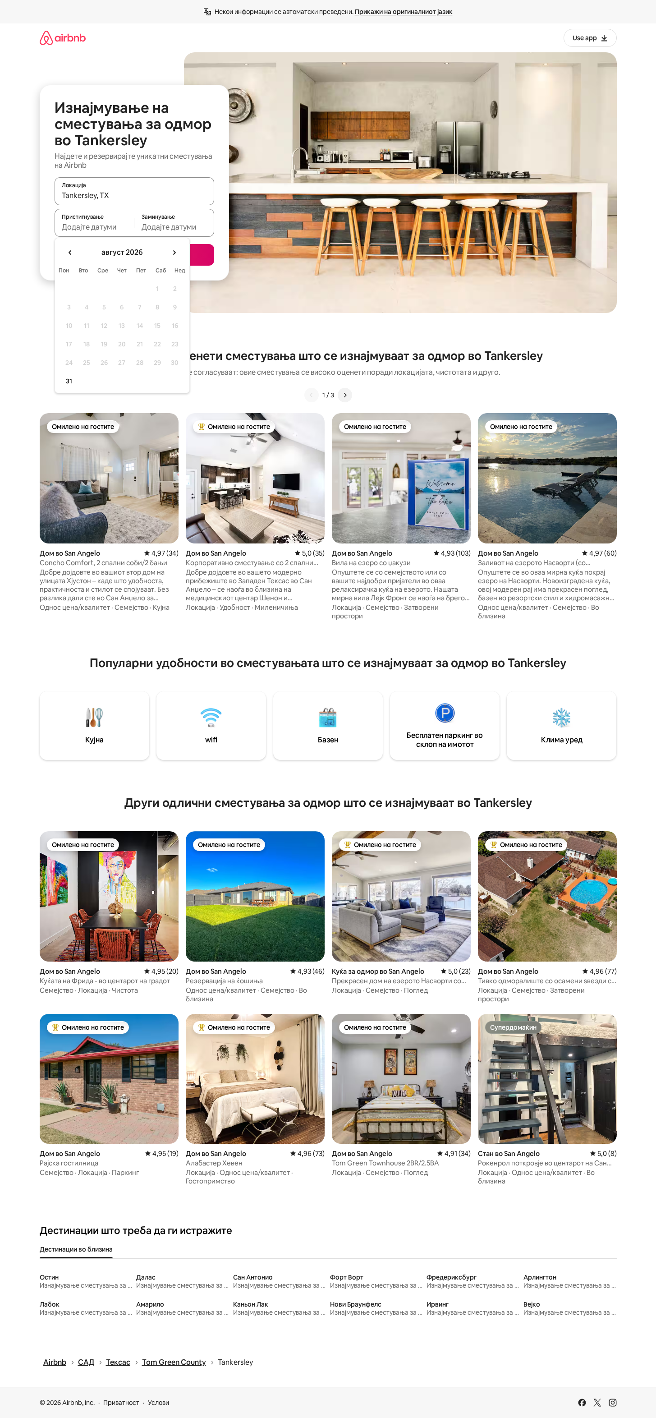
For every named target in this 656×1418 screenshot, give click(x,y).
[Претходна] (311, 395)
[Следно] (345, 395)
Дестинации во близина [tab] (76, 1249)
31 (69, 381)
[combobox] (134, 195)
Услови (158, 1403)
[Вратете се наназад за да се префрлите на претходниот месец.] (70, 252)
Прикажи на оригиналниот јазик (404, 12)
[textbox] (94, 226)
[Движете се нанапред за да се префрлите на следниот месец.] (174, 252)
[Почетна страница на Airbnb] (63, 37)
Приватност (121, 1403)
